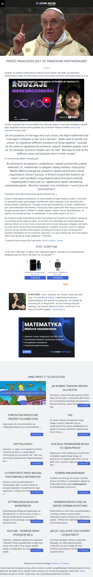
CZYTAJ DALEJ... (84, 405)
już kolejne (50, 240)
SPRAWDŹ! (35, 277)
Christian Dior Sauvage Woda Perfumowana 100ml (35, 272)
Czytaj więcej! (58, 309)
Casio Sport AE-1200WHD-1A (57, 272)
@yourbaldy (47, 297)
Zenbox (55, 563)
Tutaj (82, 571)
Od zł (35, 274)
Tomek (59, 240)
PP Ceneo (64, 563)
